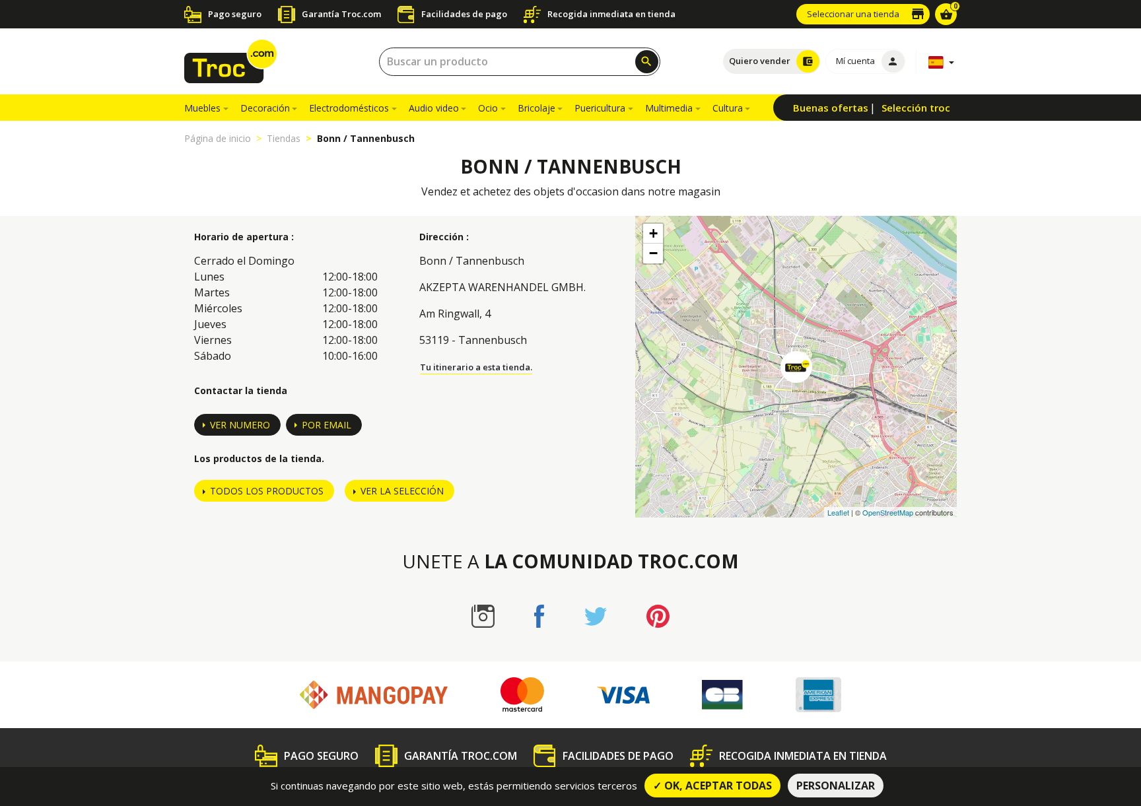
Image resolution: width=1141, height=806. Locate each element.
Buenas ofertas (830, 107)
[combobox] (519, 62)
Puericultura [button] (599, 108)
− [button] (653, 253)
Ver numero (240, 425)
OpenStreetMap (887, 512)
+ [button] (653, 233)
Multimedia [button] (669, 108)
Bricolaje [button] (536, 108)
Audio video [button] (434, 108)
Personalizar (835, 785)
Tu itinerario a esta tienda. (476, 367)
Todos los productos (267, 491)
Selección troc (916, 107)
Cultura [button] (727, 108)
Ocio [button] (488, 108)
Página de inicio (217, 138)
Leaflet (838, 512)
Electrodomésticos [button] (349, 108)
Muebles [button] (202, 108)
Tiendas (283, 138)
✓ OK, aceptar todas (712, 785)
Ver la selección (402, 491)
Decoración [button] (265, 108)
